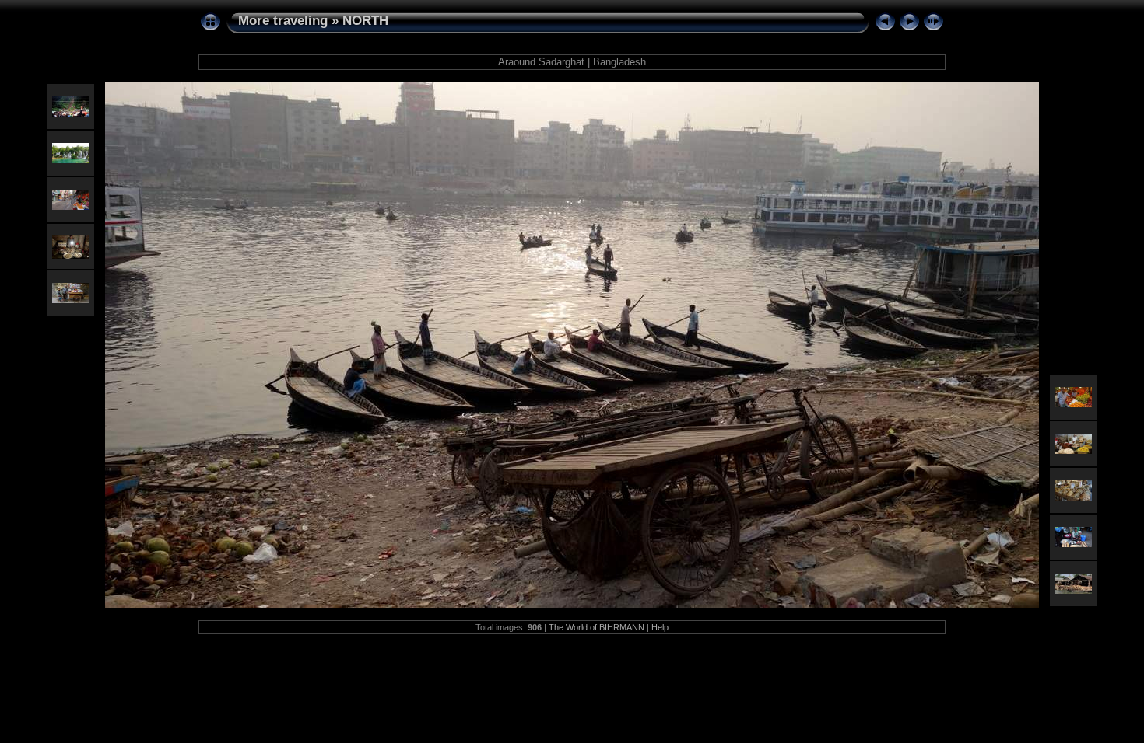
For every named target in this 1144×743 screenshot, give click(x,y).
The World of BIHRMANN (596, 627)
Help (660, 627)
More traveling (283, 20)
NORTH (365, 20)
